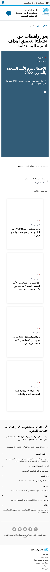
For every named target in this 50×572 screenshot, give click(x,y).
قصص (46, 486)
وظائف (46, 505)
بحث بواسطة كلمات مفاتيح (34, 179)
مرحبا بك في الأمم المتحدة (33, 3)
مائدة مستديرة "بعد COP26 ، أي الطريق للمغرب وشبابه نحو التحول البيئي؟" (25, 232)
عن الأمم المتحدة (42, 454)
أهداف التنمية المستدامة (39, 466)
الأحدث (35, 191)
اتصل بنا (45, 554)
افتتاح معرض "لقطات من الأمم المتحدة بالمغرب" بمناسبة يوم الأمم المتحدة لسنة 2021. (26, 286)
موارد (46, 495)
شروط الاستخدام (43, 569)
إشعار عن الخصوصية (42, 563)
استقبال (46, 26)
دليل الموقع (44, 566)
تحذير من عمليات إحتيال (41, 560)
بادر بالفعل (44, 476)
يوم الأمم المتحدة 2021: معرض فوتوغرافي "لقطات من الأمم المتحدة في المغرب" (26, 340)
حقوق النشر (44, 557)
